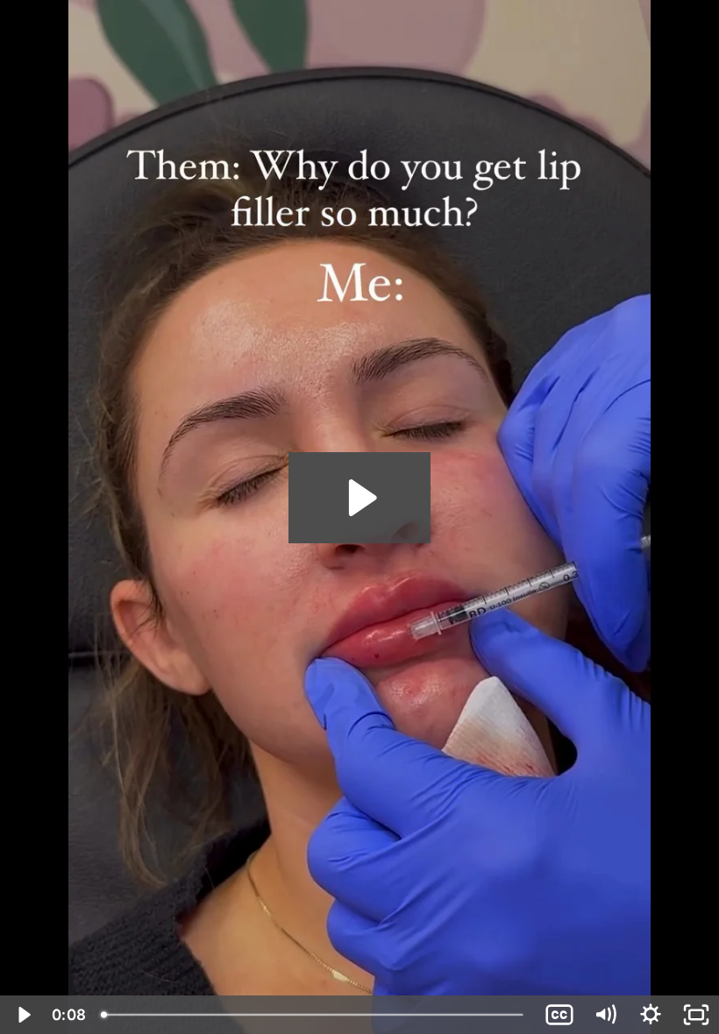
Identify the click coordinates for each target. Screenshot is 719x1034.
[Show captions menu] (559, 1014)
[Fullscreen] (696, 1014)
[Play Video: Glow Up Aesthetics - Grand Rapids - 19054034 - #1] (359, 497)
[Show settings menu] (650, 1014)
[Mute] (605, 1014)
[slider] (314, 1014)
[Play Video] (23, 1014)
